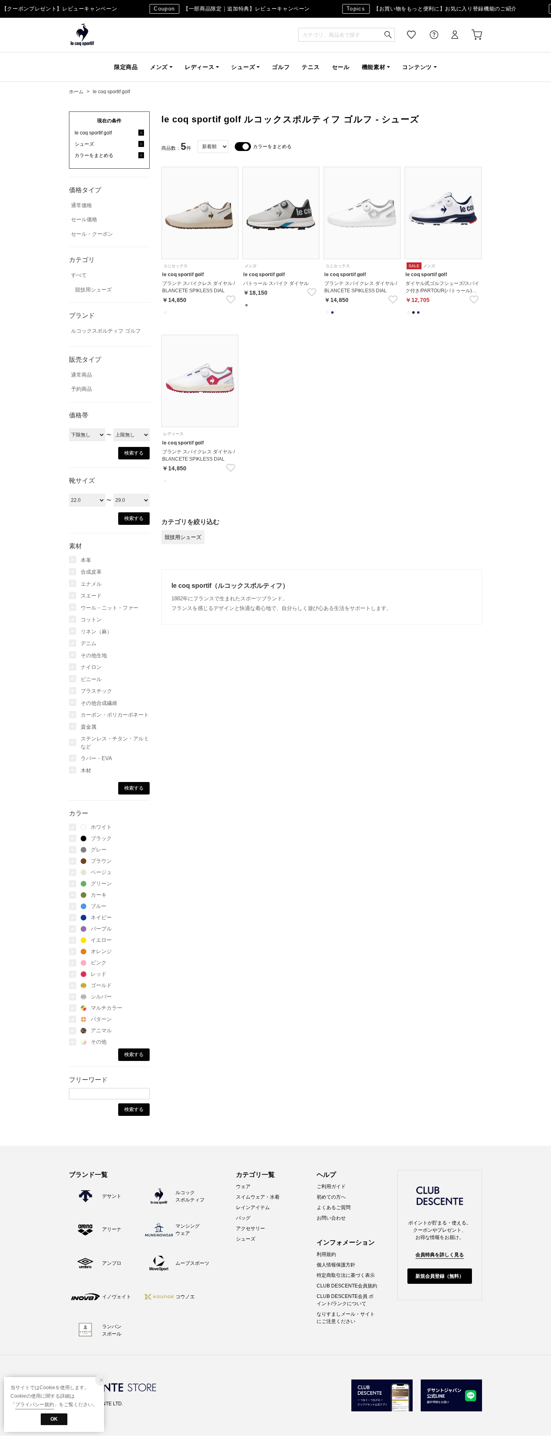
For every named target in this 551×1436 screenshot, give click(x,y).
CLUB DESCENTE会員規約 (347, 1286)
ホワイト (101, 827)
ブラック (101, 838)
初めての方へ (331, 1197)
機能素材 (374, 67)
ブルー (98, 906)
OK (54, 1419)
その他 (98, 1042)
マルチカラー (106, 1008)
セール (341, 67)
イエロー (101, 940)
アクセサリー (250, 1228)
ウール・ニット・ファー (109, 608)
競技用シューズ (93, 290)
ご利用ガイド (331, 1186)
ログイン (449, 35)
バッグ (243, 1218)
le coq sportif (82, 35)
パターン (101, 1019)
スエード (91, 596)
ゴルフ (281, 67)
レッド (98, 974)
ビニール (91, 679)
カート (471, 35)
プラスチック (96, 691)
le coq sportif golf (111, 91)
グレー (98, 850)
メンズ (159, 67)
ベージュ (101, 872)
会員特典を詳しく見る (439, 1255)
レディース (200, 67)
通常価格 (81, 205)
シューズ (243, 67)
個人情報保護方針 (336, 1265)
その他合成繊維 (99, 703)
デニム (88, 643)
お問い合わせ (331, 1218)
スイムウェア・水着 (258, 1197)
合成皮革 (91, 572)
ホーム (76, 91)
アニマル (101, 1030)
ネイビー (101, 917)
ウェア (243, 1186)
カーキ (98, 895)
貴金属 (88, 727)
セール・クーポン (92, 234)
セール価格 (84, 219)
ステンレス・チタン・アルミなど (115, 743)
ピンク (98, 963)
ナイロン (91, 667)
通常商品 (81, 375)
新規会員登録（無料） (439, 1276)
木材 (86, 770)
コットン (91, 619)
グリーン (101, 883)
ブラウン (101, 861)
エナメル (91, 584)
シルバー (101, 997)
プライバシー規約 (34, 1404)
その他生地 (94, 655)
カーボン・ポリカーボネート (115, 715)
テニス (310, 67)
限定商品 (126, 67)
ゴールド (101, 985)
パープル (101, 929)
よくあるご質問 (334, 1207)
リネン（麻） (96, 632)
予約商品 (81, 389)
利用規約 (326, 1254)
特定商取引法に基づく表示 (346, 1275)
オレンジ (101, 951)
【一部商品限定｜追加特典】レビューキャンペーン (224, 9)
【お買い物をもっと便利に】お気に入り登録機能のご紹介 (424, 9)
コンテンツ (417, 67)
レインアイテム (253, 1207)
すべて (79, 275)
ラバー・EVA (96, 758)
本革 (86, 560)
